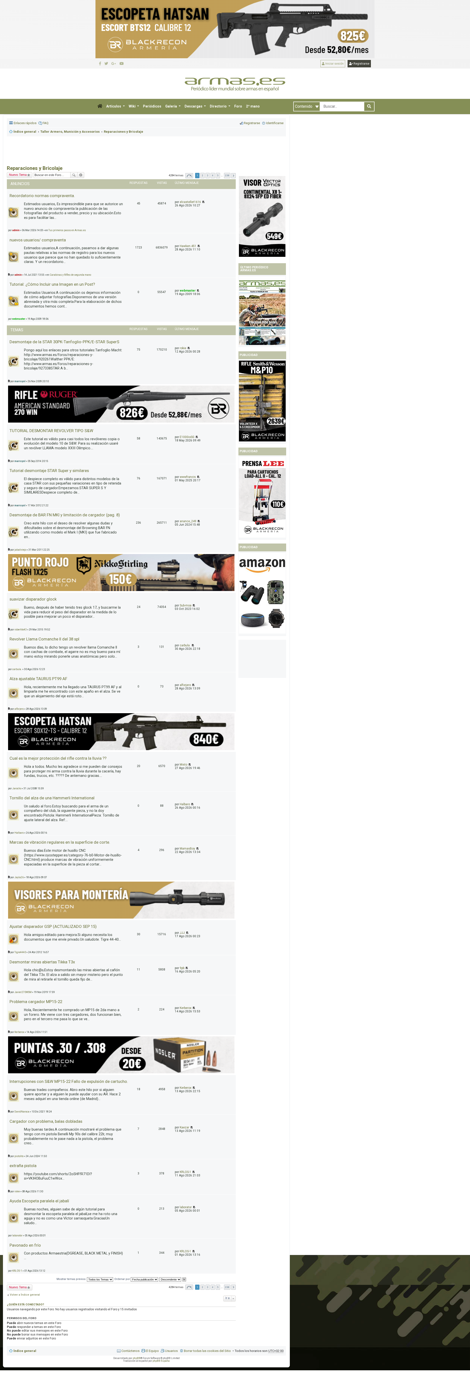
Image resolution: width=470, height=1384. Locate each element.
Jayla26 (19, 877)
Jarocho (16, 788)
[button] (99, 106)
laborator (186, 1207)
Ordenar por (122, 1279)
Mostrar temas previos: (72, 1279)
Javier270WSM (23, 992)
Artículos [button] (114, 106)
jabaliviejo (20, 549)
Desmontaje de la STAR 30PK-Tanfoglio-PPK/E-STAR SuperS (64, 341)
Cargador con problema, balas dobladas (46, 1121)
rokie (183, 348)
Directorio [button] (218, 106)
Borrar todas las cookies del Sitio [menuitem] (207, 1351)
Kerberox (185, 1008)
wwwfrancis (188, 477)
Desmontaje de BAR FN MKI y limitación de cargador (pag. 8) (65, 514)
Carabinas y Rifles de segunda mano (70, 274)
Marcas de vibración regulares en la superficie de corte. (60, 842)
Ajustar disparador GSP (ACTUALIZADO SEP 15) (53, 926)
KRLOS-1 (185, 1172)
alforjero (185, 685)
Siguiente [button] (233, 175)
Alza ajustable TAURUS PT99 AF (38, 678)
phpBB (137, 1358)
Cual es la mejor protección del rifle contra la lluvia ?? (58, 758)
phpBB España (161, 1361)
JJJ (182, 932)
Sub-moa (185, 605)
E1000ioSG (187, 437)
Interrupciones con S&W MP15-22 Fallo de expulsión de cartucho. (69, 1081)
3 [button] (207, 175)
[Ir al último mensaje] (203, 202)
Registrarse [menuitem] (252, 123)
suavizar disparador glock (33, 599)
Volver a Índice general (25, 1294)
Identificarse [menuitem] (274, 123)
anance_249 (188, 521)
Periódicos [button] (152, 106)
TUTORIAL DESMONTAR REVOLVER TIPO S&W (51, 430)
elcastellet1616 (190, 202)
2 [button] (202, 175)
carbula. (185, 645)
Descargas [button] (194, 106)
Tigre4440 (20, 952)
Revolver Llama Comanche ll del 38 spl (44, 639)
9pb (182, 968)
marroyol (19, 381)
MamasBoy (187, 848)
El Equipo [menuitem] (152, 1351)
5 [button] (218, 175)
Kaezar (184, 1127)
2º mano (253, 106)
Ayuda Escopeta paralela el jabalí (39, 1200)
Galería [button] (171, 106)
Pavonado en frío (25, 1245)
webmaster (188, 290)
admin (18, 274)
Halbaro (185, 804)
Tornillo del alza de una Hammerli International (52, 797)
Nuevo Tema (18, 1287)
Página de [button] (189, 175)
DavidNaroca (21, 1111)
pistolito (19, 1156)
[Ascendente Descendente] (170, 1279)
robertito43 (20, 629)
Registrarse (361, 63)
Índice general (24, 1351)
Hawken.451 (188, 246)
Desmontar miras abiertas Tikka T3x (42, 961)
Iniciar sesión (334, 63)
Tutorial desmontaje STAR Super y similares (49, 470)
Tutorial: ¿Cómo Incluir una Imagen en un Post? (52, 284)
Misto (183, 764)
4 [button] (212, 175)
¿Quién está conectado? (25, 1304)
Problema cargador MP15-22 (36, 1001)
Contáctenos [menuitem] (130, 1351)
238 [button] (227, 175)
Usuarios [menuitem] (171, 1351)
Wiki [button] (132, 106)
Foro (238, 106)
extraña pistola (23, 1165)
